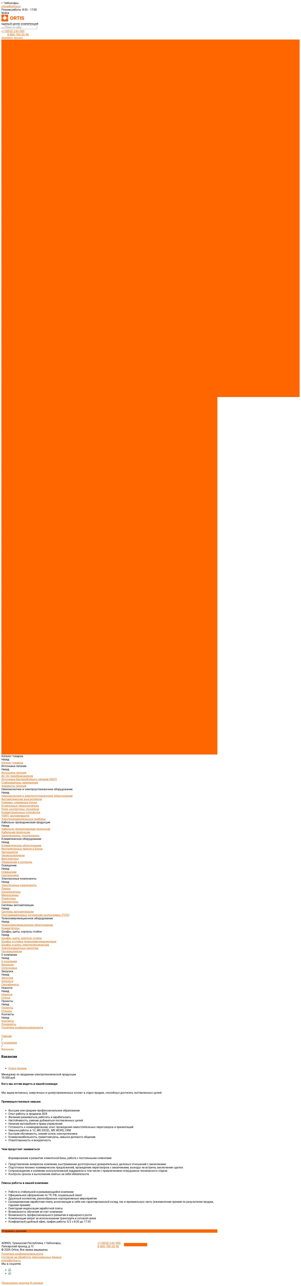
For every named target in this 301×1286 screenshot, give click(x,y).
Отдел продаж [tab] (17, 1068)
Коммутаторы (10, 153)
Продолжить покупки (15, 1283)
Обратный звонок (135, 1244)
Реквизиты (8, 213)
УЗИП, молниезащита (15, 81)
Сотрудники (9, 183)
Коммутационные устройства (20, 77)
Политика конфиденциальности (22, 216)
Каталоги (7, 190)
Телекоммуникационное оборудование (27, 150)
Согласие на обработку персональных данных (31, 1257)
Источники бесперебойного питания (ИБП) (29, 51)
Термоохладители (13, 107)
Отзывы (6, 206)
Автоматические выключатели (21, 64)
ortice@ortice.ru (11, 6)
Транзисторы (9, 140)
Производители (11, 352)
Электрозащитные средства (19, 167)
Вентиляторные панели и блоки (22, 100)
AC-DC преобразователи (17, 47)
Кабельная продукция (15, 91)
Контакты (7, 388)
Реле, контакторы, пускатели (20, 74)
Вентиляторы (10, 110)
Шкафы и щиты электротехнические (25, 163)
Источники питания (13, 44)
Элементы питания (13, 57)
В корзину (36, 1283)
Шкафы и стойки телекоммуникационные (28, 160)
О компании (9, 355)
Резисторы (8, 137)
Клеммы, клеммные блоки (19, 67)
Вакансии (7, 180)
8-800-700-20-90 (18, 34)
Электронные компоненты (19, 124)
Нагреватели (9, 104)
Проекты (7, 382)
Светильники (10, 120)
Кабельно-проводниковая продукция (25, 87)
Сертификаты (10, 193)
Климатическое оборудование (21, 97)
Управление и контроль (16, 114)
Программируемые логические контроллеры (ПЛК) (35, 147)
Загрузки (7, 365)
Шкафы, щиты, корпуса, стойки (21, 157)
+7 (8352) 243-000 (12, 31)
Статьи (5, 200)
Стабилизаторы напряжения (19, 54)
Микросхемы (10, 134)
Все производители (14, 173)
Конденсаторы (11, 130)
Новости (6, 375)
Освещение (9, 117)
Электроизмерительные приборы (23, 84)
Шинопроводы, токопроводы (20, 94)
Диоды (6, 127)
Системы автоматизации (17, 143)
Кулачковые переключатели (20, 71)
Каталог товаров (12, 223)
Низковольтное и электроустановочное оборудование (37, 61)
